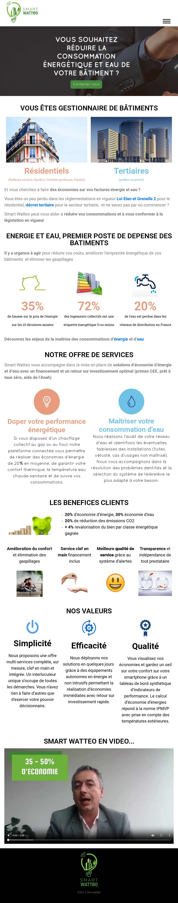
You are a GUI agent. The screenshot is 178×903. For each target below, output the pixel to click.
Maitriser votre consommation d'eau (131, 425)
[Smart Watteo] (22, 12)
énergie (121, 339)
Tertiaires (131, 171)
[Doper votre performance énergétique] (47, 402)
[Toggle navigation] (167, 21)
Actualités (93, 892)
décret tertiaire (40, 205)
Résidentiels (46, 171)
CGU (81, 892)
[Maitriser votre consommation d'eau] (131, 401)
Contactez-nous (86, 84)
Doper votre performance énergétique (46, 425)
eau (140, 339)
